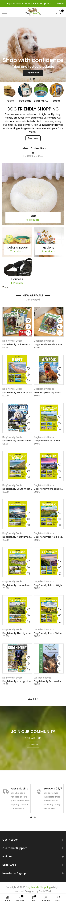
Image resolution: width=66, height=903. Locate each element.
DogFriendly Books (12, 340)
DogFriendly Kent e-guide (17, 392)
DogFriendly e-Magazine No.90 (20, 681)
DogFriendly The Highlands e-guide (22, 633)
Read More (33, 138)
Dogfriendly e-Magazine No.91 (19, 440)
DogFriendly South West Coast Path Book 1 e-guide (32, 488)
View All (32, 699)
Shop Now (33, 71)
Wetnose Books (42, 677)
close (60, 3)
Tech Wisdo (45, 891)
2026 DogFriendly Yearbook (50, 392)
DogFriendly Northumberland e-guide (24, 537)
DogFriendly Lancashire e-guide (20, 585)
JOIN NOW (33, 744)
